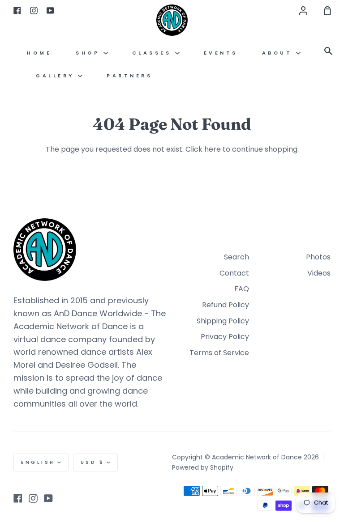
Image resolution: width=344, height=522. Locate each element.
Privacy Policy (225, 336)
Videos (319, 273)
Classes (153, 53)
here (212, 149)
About (279, 53)
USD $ (93, 462)
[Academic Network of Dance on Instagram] (33, 498)
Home (39, 53)
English (38, 462)
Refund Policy (225, 305)
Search (236, 257)
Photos (318, 257)
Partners (129, 75)
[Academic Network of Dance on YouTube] (48, 498)
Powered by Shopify (202, 467)
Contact (234, 273)
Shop (89, 53)
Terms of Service (219, 353)
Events (221, 53)
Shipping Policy (223, 321)
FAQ (241, 289)
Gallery (57, 75)
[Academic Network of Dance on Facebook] (17, 498)
